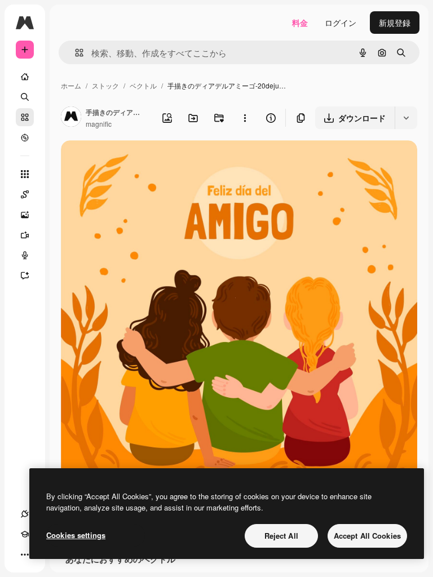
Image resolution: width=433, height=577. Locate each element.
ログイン (340, 22)
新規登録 (394, 22)
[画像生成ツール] (25, 215)
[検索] (25, 97)
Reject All (281, 535)
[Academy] (25, 534)
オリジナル (138, 162)
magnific (99, 123)
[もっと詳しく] (25, 137)
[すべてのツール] (25, 174)
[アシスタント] (25, 276)
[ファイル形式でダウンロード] (406, 117)
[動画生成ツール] (25, 235)
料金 (300, 22)
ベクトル (143, 85)
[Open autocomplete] (74, 52)
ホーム (71, 85)
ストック (105, 85)
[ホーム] (25, 77)
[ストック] (25, 117)
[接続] (25, 514)
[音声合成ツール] (25, 255)
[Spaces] (25, 194)
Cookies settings (75, 535)
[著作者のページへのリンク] (71, 117)
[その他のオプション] (244, 117)
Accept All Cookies (367, 535)
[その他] (25, 554)
